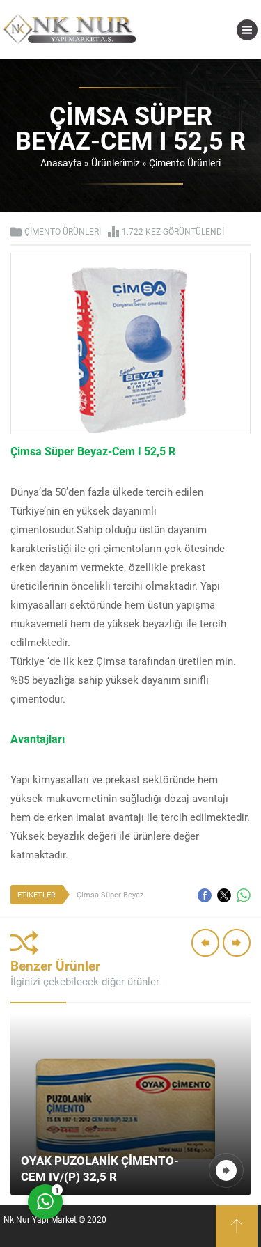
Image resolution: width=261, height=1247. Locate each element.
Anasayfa (61, 162)
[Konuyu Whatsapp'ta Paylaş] (244, 895)
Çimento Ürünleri (185, 162)
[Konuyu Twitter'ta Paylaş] (224, 895)
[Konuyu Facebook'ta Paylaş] (205, 895)
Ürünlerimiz (115, 162)
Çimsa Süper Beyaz (110, 894)
